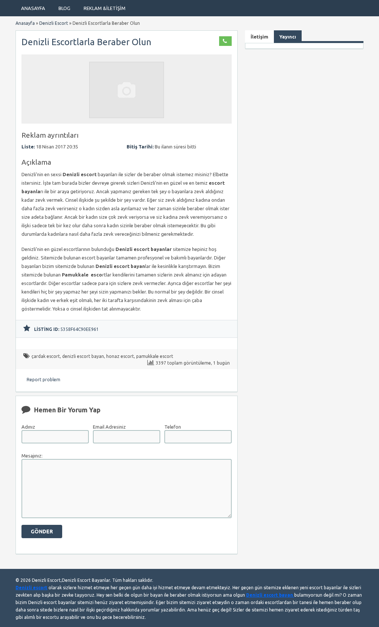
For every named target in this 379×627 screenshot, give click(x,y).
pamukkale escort (154, 356)
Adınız (28, 426)
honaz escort (120, 356)
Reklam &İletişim (104, 8)
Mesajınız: (32, 455)
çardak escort (45, 356)
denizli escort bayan (83, 356)
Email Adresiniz (109, 426)
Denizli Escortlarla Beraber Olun (86, 42)
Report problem (43, 379)
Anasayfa (33, 8)
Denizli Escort (53, 23)
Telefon (172, 426)
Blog (64, 8)
